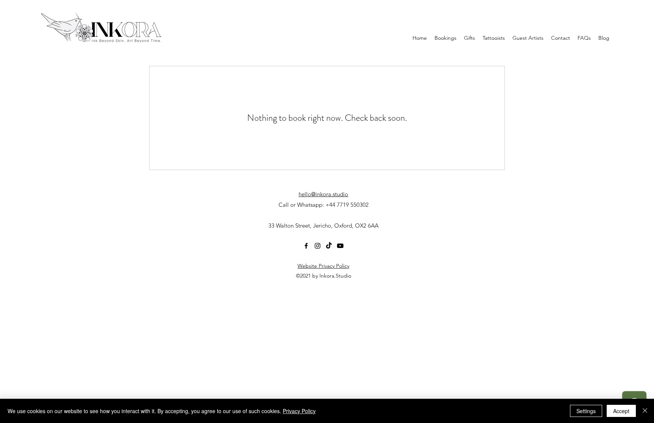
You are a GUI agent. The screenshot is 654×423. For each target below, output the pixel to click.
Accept (621, 411)
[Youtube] (340, 246)
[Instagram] (317, 246)
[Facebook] (306, 246)
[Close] (644, 411)
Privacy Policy (299, 411)
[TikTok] (329, 246)
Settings (586, 411)
